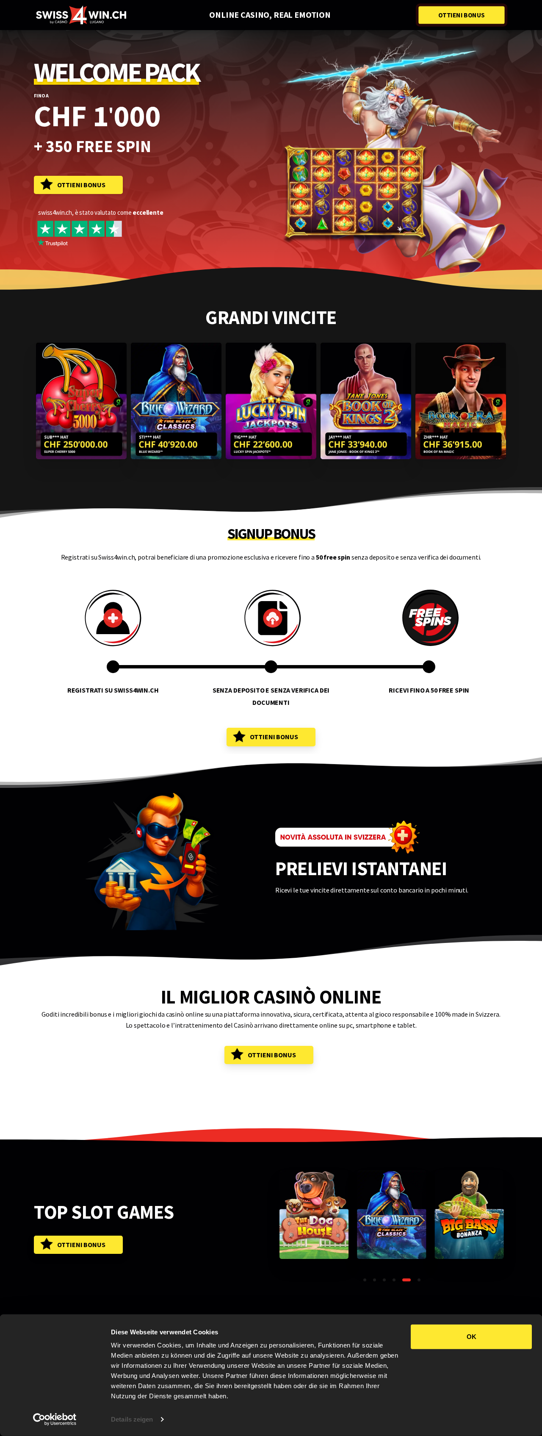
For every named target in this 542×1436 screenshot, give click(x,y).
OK (471, 1336)
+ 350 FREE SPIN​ (92, 146)
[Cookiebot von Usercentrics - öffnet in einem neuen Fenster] (55, 1419)
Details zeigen (132, 1419)
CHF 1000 (97, 115)
